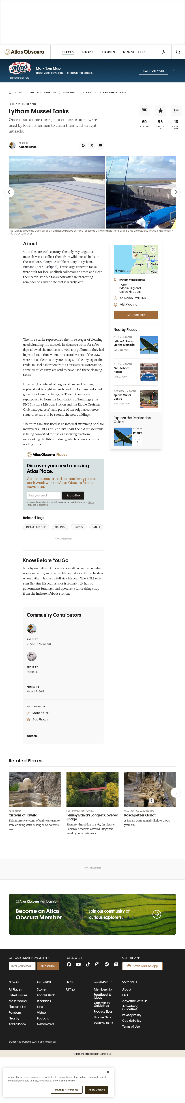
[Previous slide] (9, 192)
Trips (69, 981)
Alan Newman (27, 147)
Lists (40, 1006)
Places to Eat (18, 1006)
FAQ (125, 995)
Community (103, 981)
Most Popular (18, 1001)
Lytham (137, 432)
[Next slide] (176, 192)
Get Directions (136, 314)
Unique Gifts (102, 1017)
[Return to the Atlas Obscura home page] (25, 52)
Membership (103, 989)
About (126, 989)
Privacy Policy (131, 1015)
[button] (144, 110)
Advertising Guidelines (130, 1008)
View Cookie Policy (64, 1080)
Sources (32, 736)
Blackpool (50, 267)
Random (15, 1012)
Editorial (44, 981)
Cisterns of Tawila (23, 815)
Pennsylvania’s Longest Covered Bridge (92, 817)
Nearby (14, 1018)
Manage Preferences (66, 1089)
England (29, 267)
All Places (15, 989)
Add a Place (17, 1024)
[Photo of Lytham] (123, 437)
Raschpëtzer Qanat (140, 815)
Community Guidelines (102, 1004)
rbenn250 (33, 672)
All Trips (71, 989)
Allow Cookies (97, 1089)
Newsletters (45, 1024)
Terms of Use (42, 505)
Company (129, 981)
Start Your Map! (153, 70)
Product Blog (103, 1011)
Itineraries (44, 1001)
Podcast (43, 1018)
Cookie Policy (131, 1020)
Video (41, 1012)
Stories (42, 989)
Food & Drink (46, 995)
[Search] (178, 52)
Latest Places (18, 995)
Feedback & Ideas (102, 996)
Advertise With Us (134, 1001)
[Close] (108, 1072)
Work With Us (103, 1023)
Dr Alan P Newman (39, 643)
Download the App (145, 966)
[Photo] (149, 345)
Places (14, 981)
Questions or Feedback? (92, 1054)
